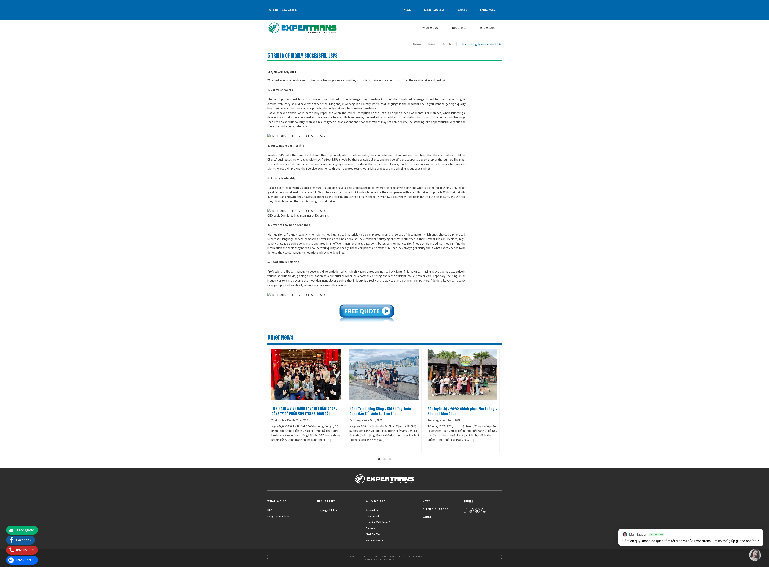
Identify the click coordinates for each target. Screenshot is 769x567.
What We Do (430, 28)
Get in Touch (373, 516)
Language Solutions (278, 516)
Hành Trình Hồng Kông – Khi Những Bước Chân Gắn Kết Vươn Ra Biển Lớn (380, 411)
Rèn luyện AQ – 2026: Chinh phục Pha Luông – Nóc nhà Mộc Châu (462, 411)
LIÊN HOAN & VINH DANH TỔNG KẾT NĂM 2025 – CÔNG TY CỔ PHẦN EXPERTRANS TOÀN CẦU (304, 411)
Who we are (487, 28)
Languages (487, 10)
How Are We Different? (378, 522)
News (407, 10)
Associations (373, 510)
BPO (269, 510)
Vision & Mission (375, 540)
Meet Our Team (374, 534)
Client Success (434, 10)
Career (462, 10)
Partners (370, 528)
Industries (458, 28)
